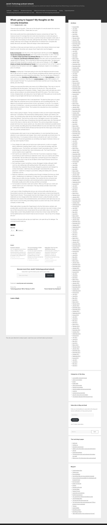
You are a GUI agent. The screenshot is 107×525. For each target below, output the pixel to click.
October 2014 (75, 288)
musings (74, 391)
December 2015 (76, 264)
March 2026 (75, 36)
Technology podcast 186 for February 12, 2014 (22, 289)
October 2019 (75, 180)
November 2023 (76, 88)
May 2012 (74, 341)
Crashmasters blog (77, 470)
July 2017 (74, 230)
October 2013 (75, 311)
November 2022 (76, 111)
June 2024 (75, 75)
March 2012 (75, 345)
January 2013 (75, 328)
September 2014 (76, 290)
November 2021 (76, 133)
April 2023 (74, 101)
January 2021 (75, 152)
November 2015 (76, 266)
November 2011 (76, 352)
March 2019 (75, 193)
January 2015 (75, 283)
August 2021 (75, 139)
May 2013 (74, 320)
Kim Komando (76, 481)
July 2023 (74, 96)
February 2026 (76, 38)
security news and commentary (25, 283)
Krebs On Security (15, 53)
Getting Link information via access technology (45, 10)
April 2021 (74, 146)
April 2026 (74, 34)
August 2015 (75, 272)
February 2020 (76, 172)
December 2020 (76, 154)
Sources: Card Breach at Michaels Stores (26, 58)
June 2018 (75, 210)
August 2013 (75, 315)
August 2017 (75, 229)
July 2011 (74, 360)
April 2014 (74, 300)
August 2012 (75, 335)
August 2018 (75, 206)
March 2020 (75, 171)
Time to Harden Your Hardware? (52, 289)
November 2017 (76, 223)
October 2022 (75, 113)
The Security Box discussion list (80, 500)
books (74, 381)
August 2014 (75, 292)
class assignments (77, 385)
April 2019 (74, 191)
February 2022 (76, 128)
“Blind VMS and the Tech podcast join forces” (83, 513)
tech (25, 25)
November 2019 (76, 178)
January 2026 (75, 40)
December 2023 (76, 86)
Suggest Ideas (75, 489)
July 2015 (74, 273)
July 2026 (74, 28)
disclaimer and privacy (26, 10)
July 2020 (74, 163)
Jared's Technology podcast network (20, 4)
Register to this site (77, 487)
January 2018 (75, 219)
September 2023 (76, 92)
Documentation (76, 474)
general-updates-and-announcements (81, 389)
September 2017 (76, 227)
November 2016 (76, 245)
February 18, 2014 (19, 25)
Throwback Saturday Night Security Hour (82, 396)
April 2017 (74, 236)
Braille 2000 (75, 383)
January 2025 (75, 62)
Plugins (74, 485)
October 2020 (75, 157)
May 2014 (74, 298)
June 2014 (75, 296)
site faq (61, 10)
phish (35, 66)
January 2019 (75, 197)
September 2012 (76, 333)
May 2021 (74, 144)
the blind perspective (77, 494)
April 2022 (74, 124)
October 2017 (75, 225)
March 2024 (75, 81)
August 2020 (75, 161)
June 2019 (75, 187)
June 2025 (75, 53)
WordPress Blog (76, 509)
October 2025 (75, 45)
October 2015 (75, 268)
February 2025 (76, 60)
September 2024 (76, 69)
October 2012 (75, 331)
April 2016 (74, 258)
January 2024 (75, 84)
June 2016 (75, 255)
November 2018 (76, 200)
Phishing (13, 71)
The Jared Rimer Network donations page (82, 496)
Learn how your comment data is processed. (40, 338)
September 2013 (76, 313)
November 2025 (76, 43)
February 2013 (76, 326)
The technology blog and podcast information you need (20, 12)
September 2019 (76, 182)
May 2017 (74, 234)
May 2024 (74, 77)
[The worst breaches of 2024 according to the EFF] (36, 254)
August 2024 (75, 71)
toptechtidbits (75, 508)
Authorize (9, 10)
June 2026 (75, 30)
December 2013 (76, 307)
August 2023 (75, 94)
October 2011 (75, 354)
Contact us (16, 10)
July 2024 (74, 73)
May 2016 (74, 257)
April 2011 (74, 365)
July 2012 (74, 337)
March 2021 (75, 148)
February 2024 (76, 83)
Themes (74, 506)
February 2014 (76, 303)
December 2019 (76, 176)
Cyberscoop (75, 472)
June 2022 (75, 120)
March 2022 (75, 126)
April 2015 (74, 277)
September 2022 (76, 114)
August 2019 (75, 184)
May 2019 (74, 189)
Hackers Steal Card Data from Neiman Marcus (27, 56)
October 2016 (75, 247)
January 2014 (75, 305)
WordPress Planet (76, 511)
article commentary (77, 379)
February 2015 (76, 281)
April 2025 (74, 56)
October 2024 (75, 68)
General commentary (77, 387)
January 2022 (75, 129)
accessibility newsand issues (79, 378)
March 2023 (75, 103)
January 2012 (75, 348)
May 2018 (74, 212)
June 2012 (75, 339)
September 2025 (76, 47)
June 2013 (75, 318)
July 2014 (74, 294)
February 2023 (76, 105)
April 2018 (74, 214)
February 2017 (76, 240)
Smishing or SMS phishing (30, 77)
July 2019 (74, 186)
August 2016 (75, 251)
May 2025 (74, 55)
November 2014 (76, 287)
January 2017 (75, 242)
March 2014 (75, 302)
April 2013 (74, 322)
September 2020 (76, 159)
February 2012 (76, 346)
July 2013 (74, 317)
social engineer (39, 79)
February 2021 (76, 150)
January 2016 (75, 262)
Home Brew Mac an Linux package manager (83, 476)
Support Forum (76, 491)
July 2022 (74, 118)
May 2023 (74, 99)
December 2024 (76, 64)
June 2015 (75, 275)
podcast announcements (78, 393)
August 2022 (75, 116)
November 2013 (76, 309)
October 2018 (75, 202)
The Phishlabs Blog (77, 498)
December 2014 (76, 285)
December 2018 (76, 199)
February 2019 (76, 195)
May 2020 (74, 167)
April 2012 (74, 343)
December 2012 (76, 330)
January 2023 (75, 107)
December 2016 (76, 244)
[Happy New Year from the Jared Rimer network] (53, 254)
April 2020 (74, 169)
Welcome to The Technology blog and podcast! (47, 12)
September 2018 (76, 204)
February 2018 (76, 217)
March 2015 (75, 279)
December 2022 (76, 109)
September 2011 (76, 356)
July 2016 (74, 253)
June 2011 (75, 361)
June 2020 (75, 165)
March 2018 (75, 215)
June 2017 (75, 232)
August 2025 (75, 49)
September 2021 (76, 137)
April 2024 (74, 79)
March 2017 (75, 238)
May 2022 (74, 122)
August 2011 (75, 358)
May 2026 (74, 32)
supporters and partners (78, 493)
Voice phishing (49, 77)
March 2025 (75, 58)
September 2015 (76, 270)
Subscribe (50, 275)
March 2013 (75, 324)
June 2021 (75, 142)
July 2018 (74, 208)
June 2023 (75, 98)
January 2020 (75, 174)
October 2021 (75, 135)
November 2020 (76, 156)
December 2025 (76, 41)
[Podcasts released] (19, 253)
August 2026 (75, 26)
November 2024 (76, 66)
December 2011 (76, 350)
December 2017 (76, 221)
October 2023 (75, 90)
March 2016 (75, 260)
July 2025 (74, 51)
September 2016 (76, 249)
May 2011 (74, 363)
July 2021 (74, 141)
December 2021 (76, 131)
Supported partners (69, 10)
